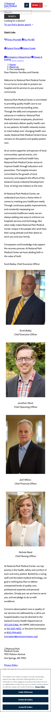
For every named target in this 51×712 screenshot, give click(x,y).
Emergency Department (19, 57)
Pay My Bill (29, 39)
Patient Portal (13, 48)
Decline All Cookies (25, 700)
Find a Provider (14, 39)
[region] (25, 690)
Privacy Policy (11, 665)
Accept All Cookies (25, 707)
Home (12, 64)
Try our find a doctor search (17, 24)
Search (12, 16)
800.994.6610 (14, 632)
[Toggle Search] (26, 5)
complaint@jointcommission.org (21, 636)
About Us (14, 66)
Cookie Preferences (25, 692)
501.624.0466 (11, 624)
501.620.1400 (14, 628)
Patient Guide (28, 48)
